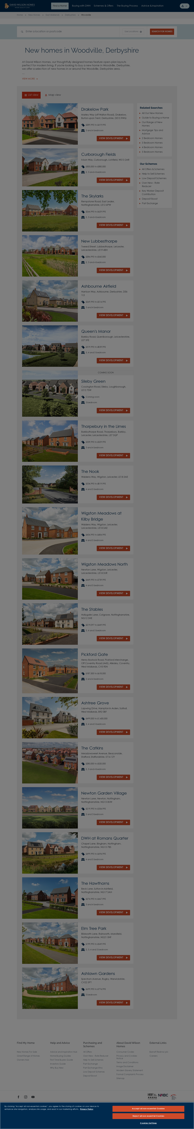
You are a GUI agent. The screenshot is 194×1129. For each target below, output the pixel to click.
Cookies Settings (148, 1123)
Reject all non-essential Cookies (148, 1116)
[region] (97, 1115)
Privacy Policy (86, 1109)
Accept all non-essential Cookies (148, 1109)
